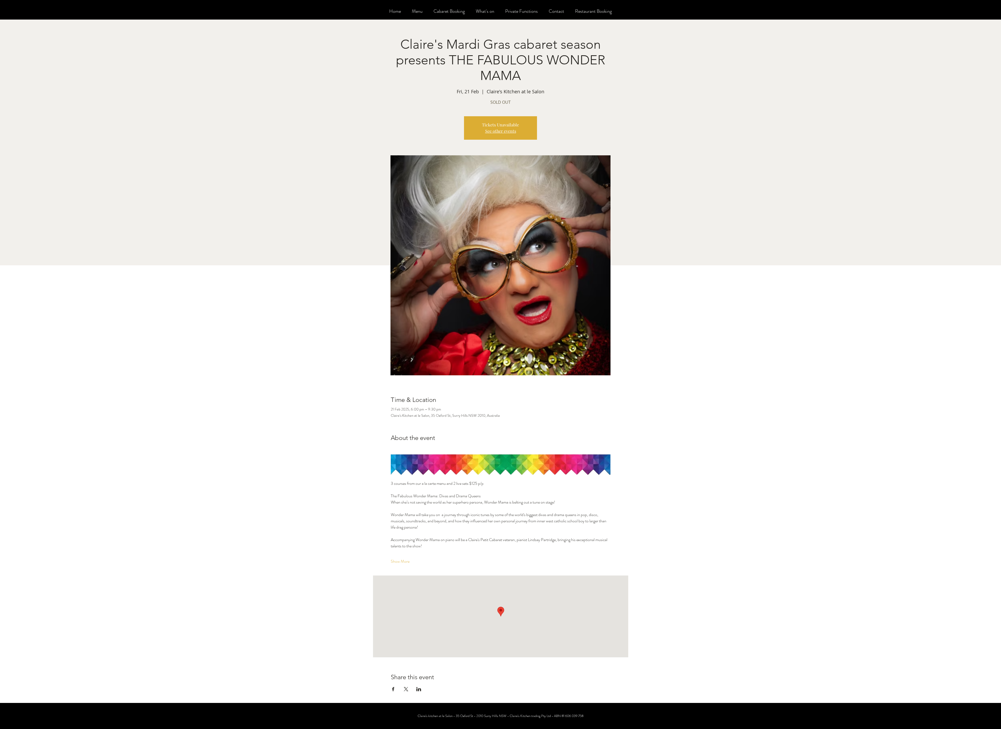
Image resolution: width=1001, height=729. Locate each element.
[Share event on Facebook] (393, 689)
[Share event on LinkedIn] (418, 689)
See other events (500, 131)
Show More (400, 561)
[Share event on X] (406, 689)
